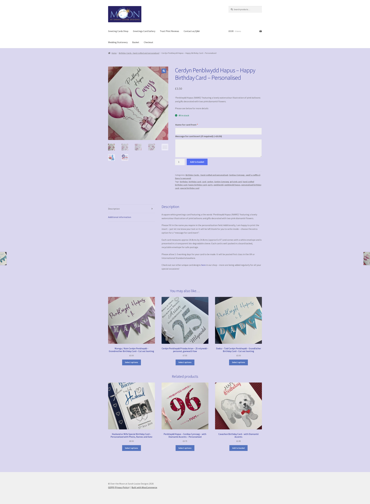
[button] (164, 71)
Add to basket (197, 161)
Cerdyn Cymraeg (221, 181)
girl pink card (236, 181)
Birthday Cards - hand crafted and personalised (139, 53)
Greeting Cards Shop (118, 31)
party (210, 185)
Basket (135, 42)
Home (114, 53)
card (204, 181)
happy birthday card (197, 185)
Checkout (148, 42)
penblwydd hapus (232, 185)
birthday (184, 181)
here (203, 264)
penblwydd (218, 185)
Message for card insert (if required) (198, 136)
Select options (131, 362)
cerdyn (210, 181)
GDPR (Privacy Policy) (119, 487)
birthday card (195, 181)
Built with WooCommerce (144, 487)
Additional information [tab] (119, 217)
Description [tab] (114, 208)
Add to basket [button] (238, 448)
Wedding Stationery (118, 42)
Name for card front (186, 124)
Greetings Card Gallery (144, 31)
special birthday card (189, 188)
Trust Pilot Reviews (169, 31)
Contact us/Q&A (192, 31)
